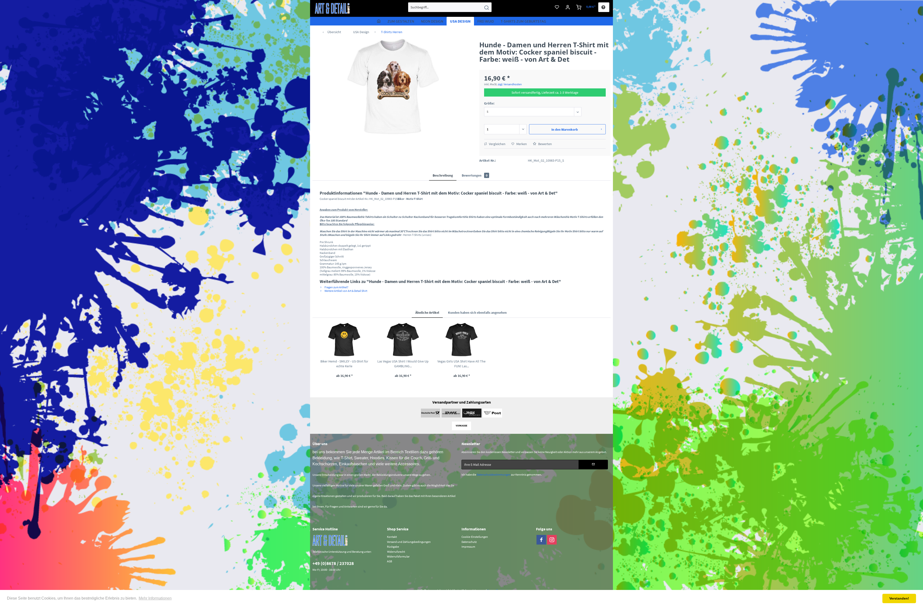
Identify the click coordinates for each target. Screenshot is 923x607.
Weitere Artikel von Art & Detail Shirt (345, 291)
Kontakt (392, 537)
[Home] (379, 21)
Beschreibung (443, 175)
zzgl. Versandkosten (510, 84)
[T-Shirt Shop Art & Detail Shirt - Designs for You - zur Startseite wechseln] (332, 8)
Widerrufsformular (398, 556)
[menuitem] (450, 7)
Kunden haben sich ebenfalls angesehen (477, 312)
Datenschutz (469, 542)
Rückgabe (393, 546)
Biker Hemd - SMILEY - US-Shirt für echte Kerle (344, 363)
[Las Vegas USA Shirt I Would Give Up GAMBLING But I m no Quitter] (403, 339)
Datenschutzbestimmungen (494, 474)
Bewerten (544, 144)
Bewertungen (474, 175)
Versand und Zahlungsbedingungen (409, 542)
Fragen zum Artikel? (336, 287)
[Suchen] (486, 7)
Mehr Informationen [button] (155, 598)
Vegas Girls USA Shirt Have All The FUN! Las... (461, 363)
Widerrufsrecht (396, 551)
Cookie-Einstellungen (475, 537)
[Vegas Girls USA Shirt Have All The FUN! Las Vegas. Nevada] (461, 339)
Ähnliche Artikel (427, 312)
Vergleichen (496, 144)
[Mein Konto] (568, 7)
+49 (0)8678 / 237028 (333, 563)
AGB (389, 561)
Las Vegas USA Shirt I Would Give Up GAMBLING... (403, 363)
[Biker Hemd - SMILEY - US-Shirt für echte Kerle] (344, 339)
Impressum (468, 546)
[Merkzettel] (556, 7)
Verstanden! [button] (899, 598)
